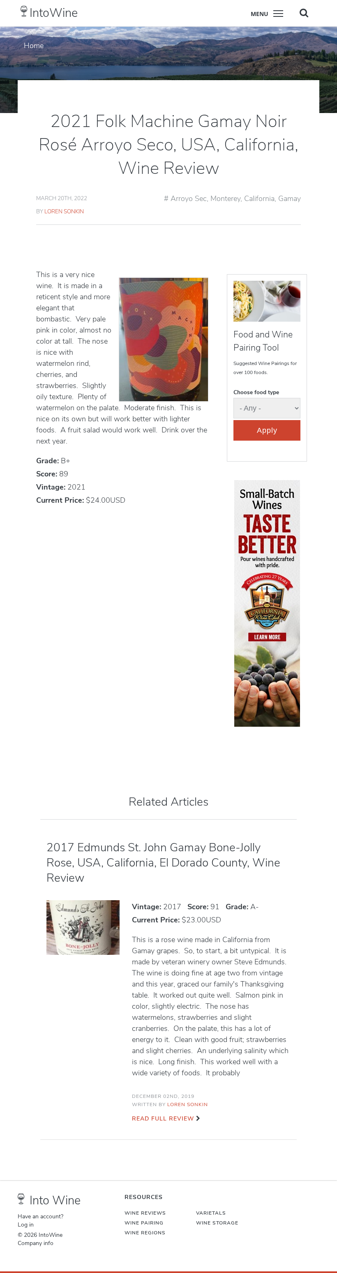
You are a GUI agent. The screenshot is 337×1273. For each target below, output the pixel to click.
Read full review (163, 1119)
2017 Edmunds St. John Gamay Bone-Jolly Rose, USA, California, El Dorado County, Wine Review (163, 863)
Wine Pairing (144, 1223)
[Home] (24, 11)
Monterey (225, 198)
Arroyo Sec (189, 198)
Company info (35, 1243)
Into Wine (55, 1200)
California (259, 198)
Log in (26, 1225)
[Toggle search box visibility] (304, 12)
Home (34, 46)
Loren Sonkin (64, 211)
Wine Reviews (145, 1213)
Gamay (289, 198)
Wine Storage (217, 1223)
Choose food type (256, 392)
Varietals (211, 1213)
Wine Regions (145, 1232)
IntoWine (54, 13)
